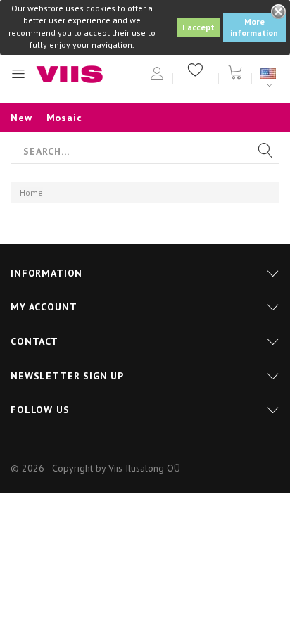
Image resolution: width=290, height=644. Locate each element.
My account (44, 307)
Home (31, 192)
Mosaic (64, 117)
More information (254, 27)
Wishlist (196, 69)
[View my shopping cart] (235, 71)
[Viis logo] (69, 74)
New (21, 117)
